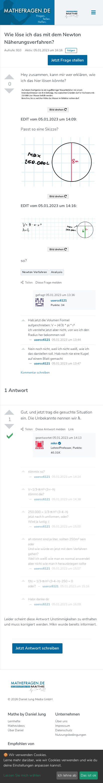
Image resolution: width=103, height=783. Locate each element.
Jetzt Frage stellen (52, 84)
